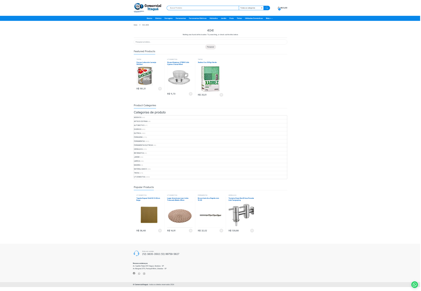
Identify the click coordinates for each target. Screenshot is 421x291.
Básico (149, 18)
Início (135, 25)
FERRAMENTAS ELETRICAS (143, 145)
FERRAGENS (138, 137)
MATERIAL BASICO (140, 169)
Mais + (268, 18)
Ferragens (169, 18)
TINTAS (138, 59)
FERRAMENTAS (139, 141)
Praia (231, 18)
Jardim (223, 18)
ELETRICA (137, 133)
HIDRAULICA (138, 149)
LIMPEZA (137, 161)
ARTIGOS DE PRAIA (141, 121)
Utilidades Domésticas (254, 18)
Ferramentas (181, 18)
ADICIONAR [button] (158, 89)
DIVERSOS (137, 129)
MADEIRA (137, 165)
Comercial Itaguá (141, 284)
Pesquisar (210, 47)
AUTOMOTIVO (139, 125)
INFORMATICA (139, 153)
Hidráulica (214, 18)
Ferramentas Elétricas (197, 18)
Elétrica (158, 18)
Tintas (239, 18)
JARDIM (136, 157)
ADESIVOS (137, 117)
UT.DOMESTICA (172, 59)
